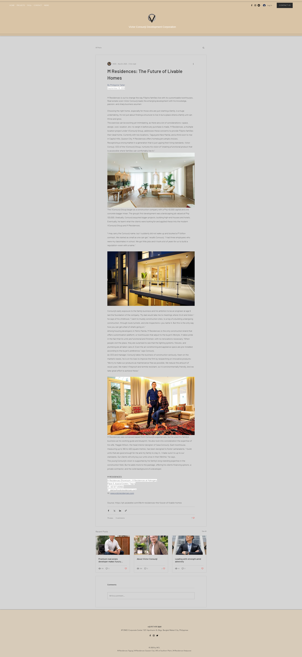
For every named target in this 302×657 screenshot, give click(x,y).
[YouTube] (259, 5)
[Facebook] (252, 5)
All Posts (99, 48)
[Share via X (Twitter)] (114, 511)
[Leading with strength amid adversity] (189, 545)
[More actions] (193, 63)
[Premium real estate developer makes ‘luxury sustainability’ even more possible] (113, 545)
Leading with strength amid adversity (188, 560)
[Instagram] (255, 5)
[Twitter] (157, 635)
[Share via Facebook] (108, 511)
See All (204, 531)
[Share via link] (126, 511)
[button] (203, 48)
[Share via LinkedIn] (120, 511)
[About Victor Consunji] (151, 545)
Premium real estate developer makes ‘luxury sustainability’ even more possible (110, 560)
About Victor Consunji (147, 559)
